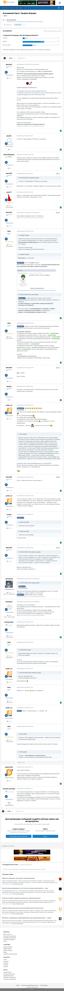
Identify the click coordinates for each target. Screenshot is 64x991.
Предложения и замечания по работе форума (30, 21)
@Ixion (19, 710)
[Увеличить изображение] (29, 83)
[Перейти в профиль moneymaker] (9, 627)
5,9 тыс (10, 635)
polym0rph (9, 767)
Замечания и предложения (10, 954)
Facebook (5, 961)
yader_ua (9, 405)
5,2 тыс (10, 418)
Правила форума (7, 946)
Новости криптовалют (18, 894)
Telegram (5, 964)
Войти (45, 836)
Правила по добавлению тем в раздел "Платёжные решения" (18, 878)
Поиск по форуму (7, 950)
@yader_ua (22, 298)
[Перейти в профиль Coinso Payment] (60, 879)
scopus (8, 514)
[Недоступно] (36, 280)
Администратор (7, 972)
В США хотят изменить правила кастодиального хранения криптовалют (21, 898)
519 (10, 802)
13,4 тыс (10, 528)
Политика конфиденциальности (30, 985)
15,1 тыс (10, 244)
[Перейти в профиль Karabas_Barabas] (9, 794)
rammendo (9, 579)
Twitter (5, 959)
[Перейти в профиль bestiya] (9, 391)
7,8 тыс (10, 592)
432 (10, 168)
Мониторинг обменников (9, 936)
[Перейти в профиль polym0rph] (9, 772)
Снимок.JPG (44, 303)
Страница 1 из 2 (21, 58)
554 (10, 400)
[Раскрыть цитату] (19, 177)
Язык (17, 985)
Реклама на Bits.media (9, 974)
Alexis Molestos (9, 154)
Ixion (9, 687)
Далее (10, 58)
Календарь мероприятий (9, 937)
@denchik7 (20, 262)
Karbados (9, 602)
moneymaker (9, 622)
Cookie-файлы (44, 985)
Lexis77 (9, 192)
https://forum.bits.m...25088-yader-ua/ (28, 242)
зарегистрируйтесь (21, 49)
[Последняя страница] (14, 58)
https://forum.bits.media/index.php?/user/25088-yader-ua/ (38, 73)
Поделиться (8, 24)
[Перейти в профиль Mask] (60, 918)
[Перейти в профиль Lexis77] (9, 197)
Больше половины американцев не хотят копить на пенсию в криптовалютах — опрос (25, 888)
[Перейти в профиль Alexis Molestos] (9, 160)
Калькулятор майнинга (9, 939)
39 (10, 149)
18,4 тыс (10, 205)
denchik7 (13, 20)
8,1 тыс (10, 780)
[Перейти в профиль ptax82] (9, 141)
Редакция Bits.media (8, 975)
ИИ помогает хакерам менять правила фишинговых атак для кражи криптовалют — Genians (26, 918)
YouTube (5, 966)
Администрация (7, 948)
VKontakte (5, 963)
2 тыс (9, 615)
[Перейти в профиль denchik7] (4, 20)
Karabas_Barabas (9, 789)
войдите (12, 49)
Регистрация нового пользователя (18, 836)
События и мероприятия (9, 979)
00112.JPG (50, 303)
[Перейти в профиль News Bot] (60, 899)
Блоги (4, 941)
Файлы (5, 952)
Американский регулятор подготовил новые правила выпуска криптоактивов (22, 908)
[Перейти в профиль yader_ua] (9, 410)
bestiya (9, 386)
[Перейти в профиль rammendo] (9, 584)
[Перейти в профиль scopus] (9, 519)
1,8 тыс (10, 701)
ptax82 (9, 136)
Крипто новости (7, 934)
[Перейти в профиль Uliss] (9, 236)
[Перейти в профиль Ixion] (9, 692)
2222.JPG (31, 305)
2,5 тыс (10, 78)
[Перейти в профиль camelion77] (60, 889)
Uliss (9, 231)
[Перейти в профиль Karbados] (9, 607)
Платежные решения (17, 884)
